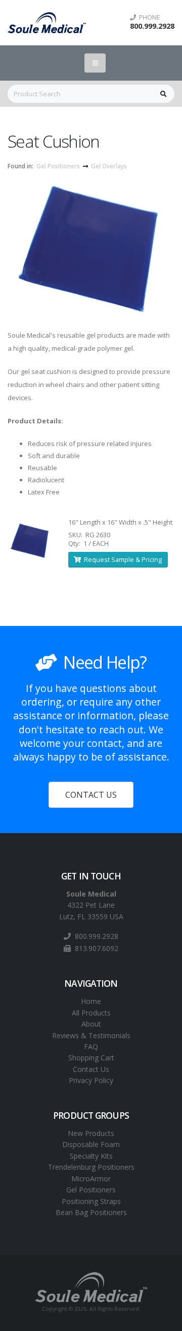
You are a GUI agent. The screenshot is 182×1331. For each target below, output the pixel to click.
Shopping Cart (91, 1057)
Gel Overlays (109, 166)
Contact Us (91, 1069)
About (91, 1024)
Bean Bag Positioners (91, 1212)
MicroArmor (91, 1178)
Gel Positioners (58, 166)
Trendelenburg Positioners (91, 1167)
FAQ (91, 1046)
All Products (91, 1013)
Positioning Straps (91, 1201)
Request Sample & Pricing (121, 559)
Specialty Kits (91, 1156)
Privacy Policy (91, 1080)
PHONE (148, 17)
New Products (91, 1133)
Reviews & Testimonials (91, 1035)
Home (91, 1001)
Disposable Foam (91, 1144)
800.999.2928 (152, 26)
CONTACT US (91, 794)
